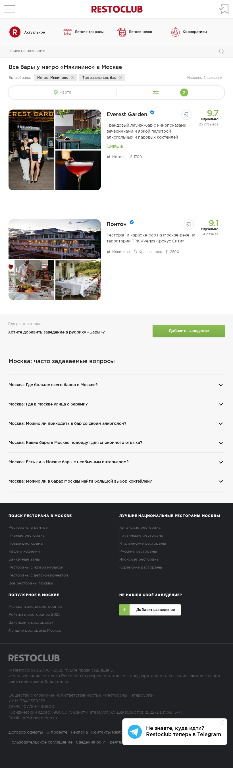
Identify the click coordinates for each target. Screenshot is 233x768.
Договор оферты (26, 732)
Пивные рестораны (27, 535)
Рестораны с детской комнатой (38, 575)
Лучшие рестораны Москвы (35, 630)
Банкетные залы (24, 559)
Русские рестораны (138, 551)
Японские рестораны (139, 559)
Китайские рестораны (140, 527)
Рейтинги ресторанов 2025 (35, 614)
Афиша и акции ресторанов (35, 606)
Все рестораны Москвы (31, 583)
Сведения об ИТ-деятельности (107, 742)
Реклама (79, 732)
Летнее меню (140, 32)
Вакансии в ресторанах (31, 622)
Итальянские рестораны (142, 543)
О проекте (56, 732)
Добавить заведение (189, 331)
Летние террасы (89, 32)
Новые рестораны (26, 543)
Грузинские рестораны (141, 535)
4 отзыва (211, 234)
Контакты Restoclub (111, 732)
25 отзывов (209, 124)
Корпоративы (195, 32)
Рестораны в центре (28, 527)
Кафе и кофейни (24, 551)
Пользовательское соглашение (40, 742)
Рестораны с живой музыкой (36, 567)
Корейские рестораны (140, 567)
